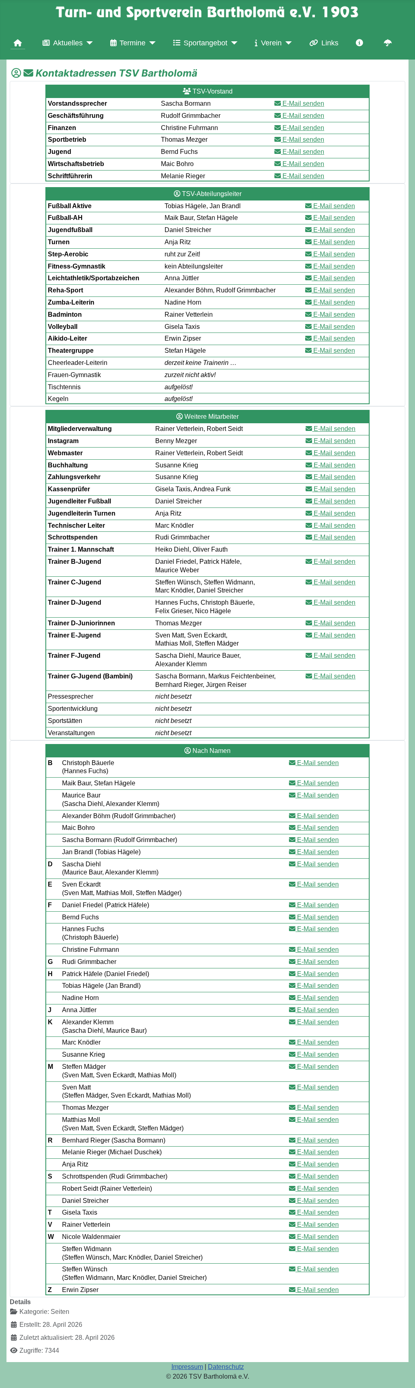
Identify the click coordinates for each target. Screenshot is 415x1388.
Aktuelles (68, 43)
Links (329, 43)
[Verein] (287, 43)
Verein (271, 43)
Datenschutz (226, 1366)
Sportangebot (205, 43)
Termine (132, 43)
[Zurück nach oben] (401, 1373)
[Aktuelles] (88, 43)
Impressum (187, 1366)
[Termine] (150, 43)
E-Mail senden (302, 103)
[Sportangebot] (232, 43)
